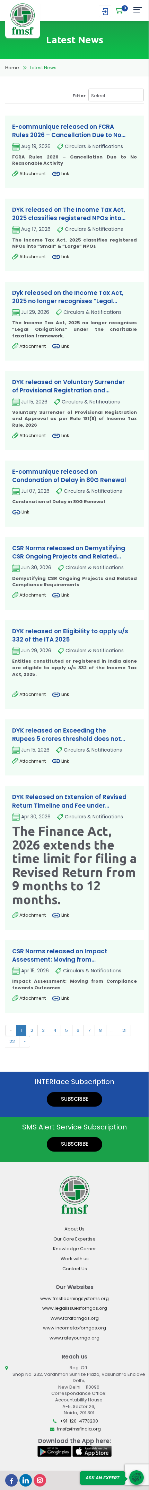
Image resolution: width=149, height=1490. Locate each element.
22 (12, 1041)
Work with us (75, 1258)
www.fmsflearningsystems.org (74, 1298)
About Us (74, 1229)
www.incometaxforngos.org (74, 1328)
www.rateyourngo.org (74, 1338)
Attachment (32, 173)
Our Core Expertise (74, 1239)
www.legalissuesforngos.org (74, 1308)
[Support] (136, 1477)
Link (64, 173)
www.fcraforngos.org (75, 1318)
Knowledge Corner (74, 1248)
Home (12, 67)
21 (124, 1030)
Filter (79, 96)
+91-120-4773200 (79, 1421)
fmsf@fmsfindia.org (79, 1429)
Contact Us (74, 1268)
